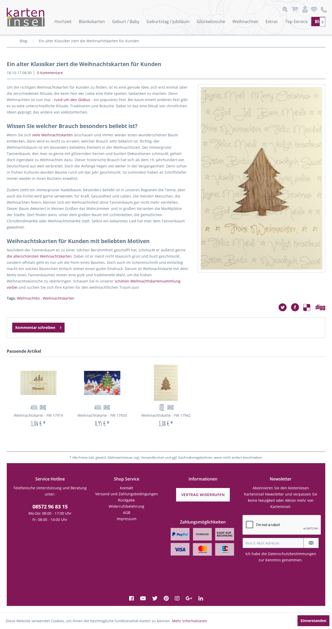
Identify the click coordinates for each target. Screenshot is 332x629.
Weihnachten (29, 298)
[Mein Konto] (305, 9)
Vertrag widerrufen (203, 494)
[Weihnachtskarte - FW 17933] (102, 383)
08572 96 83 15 (50, 506)
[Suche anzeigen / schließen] (284, 9)
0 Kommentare (50, 72)
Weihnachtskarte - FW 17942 (166, 415)
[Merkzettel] (314, 9)
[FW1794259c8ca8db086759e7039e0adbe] (262, 178)
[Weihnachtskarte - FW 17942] (166, 383)
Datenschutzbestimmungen (292, 553)
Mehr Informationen (189, 620)
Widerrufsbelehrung (126, 506)
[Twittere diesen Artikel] (284, 307)
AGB (126, 512)
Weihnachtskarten (58, 298)
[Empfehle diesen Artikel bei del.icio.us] (309, 307)
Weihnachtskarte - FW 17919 (38, 415)
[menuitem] (63, 21)
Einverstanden (313, 620)
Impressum (126, 518)
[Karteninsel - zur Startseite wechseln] (33, 17)
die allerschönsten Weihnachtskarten (39, 256)
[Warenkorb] (295, 9)
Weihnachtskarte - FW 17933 (102, 415)
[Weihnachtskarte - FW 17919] (38, 383)
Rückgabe (126, 500)
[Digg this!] (320, 307)
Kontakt (126, 487)
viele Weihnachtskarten (52, 134)
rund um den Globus (72, 99)
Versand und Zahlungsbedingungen (126, 493)
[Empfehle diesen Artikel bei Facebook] (297, 307)
